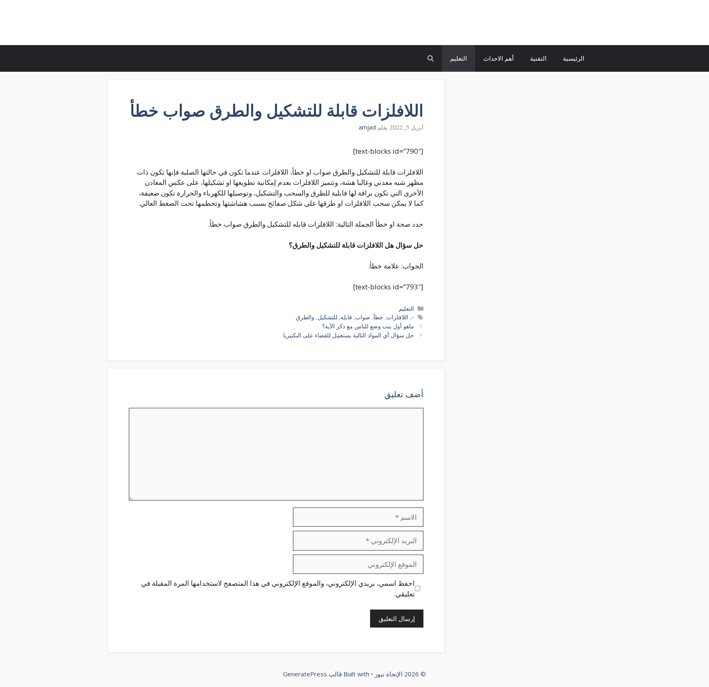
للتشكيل (327, 317)
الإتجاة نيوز (561, 23)
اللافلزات (397, 317)
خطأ (378, 317)
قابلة (346, 317)
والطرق (305, 317)
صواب (362, 317)
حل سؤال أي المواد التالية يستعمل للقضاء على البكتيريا (348, 335)
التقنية (538, 58)
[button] (430, 58)
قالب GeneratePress (312, 674)
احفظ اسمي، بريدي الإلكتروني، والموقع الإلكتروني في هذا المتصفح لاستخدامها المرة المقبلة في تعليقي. (278, 588)
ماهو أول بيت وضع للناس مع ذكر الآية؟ (368, 326)
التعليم (458, 58)
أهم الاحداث (498, 58)
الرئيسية (573, 58)
